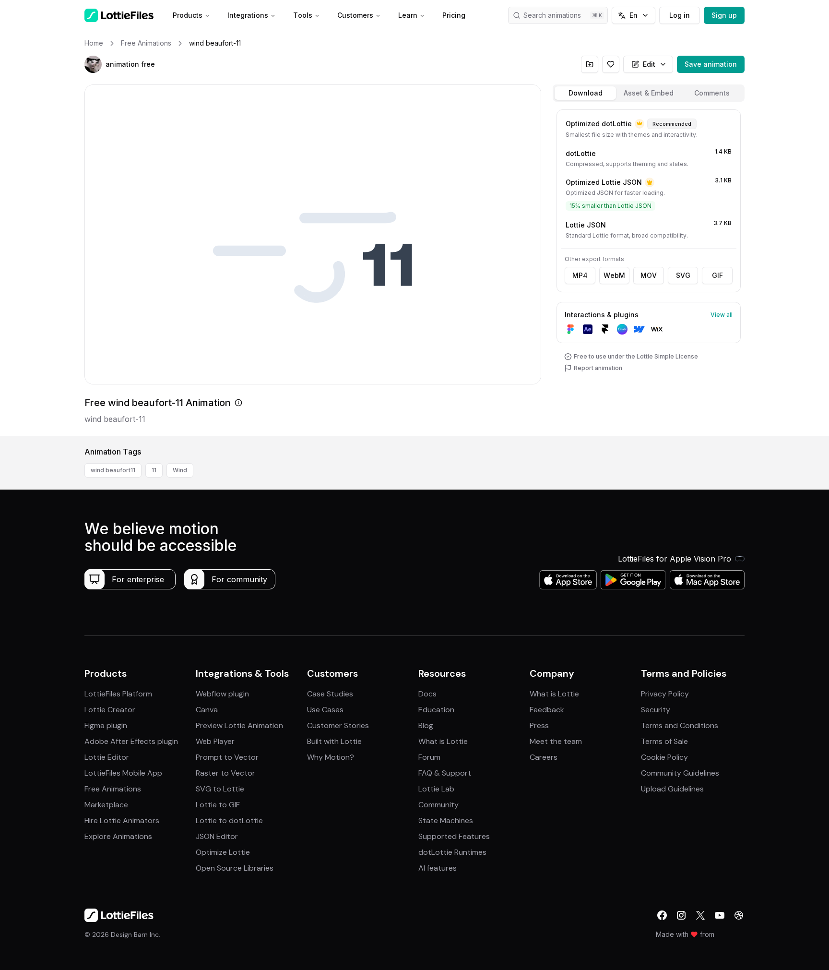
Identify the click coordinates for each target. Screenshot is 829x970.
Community (438, 805)
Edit (649, 64)
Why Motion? (330, 757)
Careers (543, 757)
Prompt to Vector (227, 757)
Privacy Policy (665, 694)
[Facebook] (662, 915)
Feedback (547, 710)
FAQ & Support (444, 773)
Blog (425, 725)
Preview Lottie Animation (239, 725)
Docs (427, 694)
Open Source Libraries (234, 868)
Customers (355, 15)
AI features (437, 868)
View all (722, 314)
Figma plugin (105, 725)
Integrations (247, 15)
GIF (717, 275)
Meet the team (556, 741)
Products (187, 15)
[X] (700, 915)
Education (436, 710)
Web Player (215, 741)
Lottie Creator (109, 710)
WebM (614, 275)
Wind (180, 470)
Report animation (598, 367)
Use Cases (325, 710)
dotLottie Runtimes (452, 852)
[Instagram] (681, 915)
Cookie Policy (664, 757)
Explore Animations (118, 836)
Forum (429, 757)
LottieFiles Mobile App (123, 773)
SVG (683, 275)
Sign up (724, 15)
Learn (407, 15)
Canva (207, 710)
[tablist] (649, 93)
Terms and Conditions (679, 725)
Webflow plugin (222, 694)
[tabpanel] (649, 271)
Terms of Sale (664, 741)
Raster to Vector (225, 773)
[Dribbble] (739, 915)
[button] (93, 64)
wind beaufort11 (113, 470)
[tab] (585, 93)
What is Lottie (443, 741)
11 (154, 470)
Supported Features (454, 836)
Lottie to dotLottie (229, 820)
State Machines (445, 820)
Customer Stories (338, 725)
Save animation (711, 64)
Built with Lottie (334, 741)
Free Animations (112, 789)
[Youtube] (719, 915)
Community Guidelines (680, 773)
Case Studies (330, 694)
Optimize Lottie (223, 852)
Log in (679, 15)
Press (539, 725)
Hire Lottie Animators (121, 820)
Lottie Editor (106, 757)
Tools (302, 15)
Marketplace (106, 805)
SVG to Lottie (220, 789)
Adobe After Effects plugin (131, 741)
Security (655, 710)
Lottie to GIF (218, 805)
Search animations (552, 15)
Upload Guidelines (672, 789)
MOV (648, 275)
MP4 (580, 275)
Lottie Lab (436, 789)
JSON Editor (217, 836)
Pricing (453, 15)
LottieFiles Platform (118, 694)
